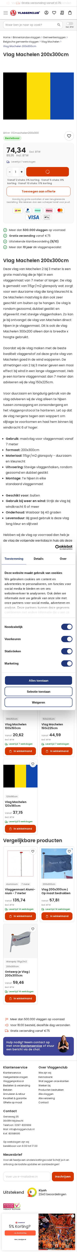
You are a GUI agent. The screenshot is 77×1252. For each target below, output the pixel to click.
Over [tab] (63, 558)
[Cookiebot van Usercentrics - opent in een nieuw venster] (55, 547)
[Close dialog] (72, 1216)
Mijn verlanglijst (54, 13)
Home (6, 37)
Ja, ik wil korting (20, 1233)
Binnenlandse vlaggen (26, 37)
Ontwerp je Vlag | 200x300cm (17, 973)
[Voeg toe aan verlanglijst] (69, 136)
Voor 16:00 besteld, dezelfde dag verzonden (40, 1025)
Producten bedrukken (51, 1089)
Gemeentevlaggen (54, 37)
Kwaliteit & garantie (14, 1098)
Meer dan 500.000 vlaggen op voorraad (37, 1019)
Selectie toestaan (38, 691)
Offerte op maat (12, 1102)
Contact (43, 1102)
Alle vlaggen (46, 1094)
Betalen (7, 1089)
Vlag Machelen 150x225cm (52, 726)
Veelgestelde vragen (15, 1077)
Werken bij (44, 1085)
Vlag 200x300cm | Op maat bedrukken (55, 891)
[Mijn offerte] (62, 13)
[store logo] (25, 13)
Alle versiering (46, 1098)
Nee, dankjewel (20, 1239)
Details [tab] (38, 558)
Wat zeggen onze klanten (53, 1081)
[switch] (66, 639)
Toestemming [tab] (14, 558)
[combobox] (33, 25)
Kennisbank (45, 1077)
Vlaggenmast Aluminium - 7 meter (20, 891)
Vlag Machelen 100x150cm (15, 726)
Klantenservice (12, 1072)
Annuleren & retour (14, 1094)
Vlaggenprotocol (13, 1081)
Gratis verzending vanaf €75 (41, 3)
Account (46, 13)
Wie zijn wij (44, 1072)
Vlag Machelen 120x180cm (15, 804)
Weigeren (38, 702)
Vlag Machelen (50, 41)
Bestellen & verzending (16, 1085)
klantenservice (31, 1046)
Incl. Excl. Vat (69, 23)
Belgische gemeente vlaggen (21, 41)
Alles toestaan (38, 680)
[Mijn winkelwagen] (70, 13)
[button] (33, 764)
